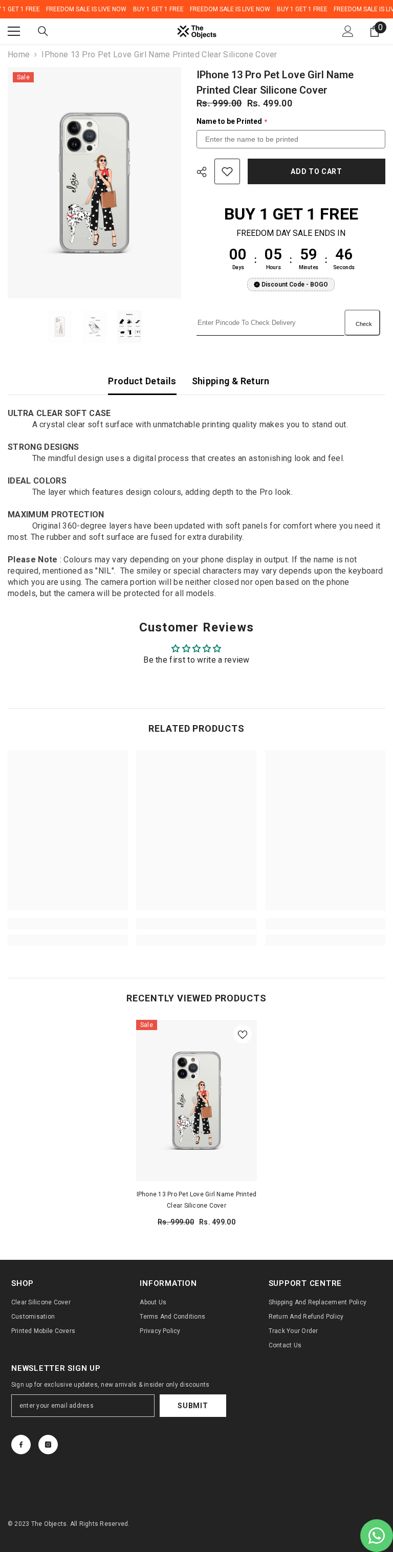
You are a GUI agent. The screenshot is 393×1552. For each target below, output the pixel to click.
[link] (68, 923)
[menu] (14, 31)
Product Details (142, 381)
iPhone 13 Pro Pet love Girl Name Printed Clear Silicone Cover (197, 1200)
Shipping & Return (231, 381)
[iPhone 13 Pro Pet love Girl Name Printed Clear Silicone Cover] (196, 1100)
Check (364, 324)
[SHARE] (205, 172)
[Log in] (348, 31)
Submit (193, 1406)
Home (19, 54)
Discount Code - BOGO (294, 284)
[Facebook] (21, 1444)
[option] (94, 182)
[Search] (43, 31)
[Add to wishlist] (227, 171)
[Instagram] (48, 1444)
